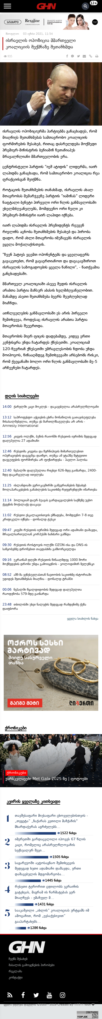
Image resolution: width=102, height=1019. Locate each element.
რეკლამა (15, 971)
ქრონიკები (15, 728)
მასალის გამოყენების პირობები (31, 965)
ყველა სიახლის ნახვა (82, 618)
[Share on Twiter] (78, 56)
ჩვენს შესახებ (18, 959)
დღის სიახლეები (22, 396)
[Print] (97, 56)
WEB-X (78, 1004)
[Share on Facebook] (67, 56)
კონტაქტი (16, 977)
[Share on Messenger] (72, 56)
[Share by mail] (84, 56)
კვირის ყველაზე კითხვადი (33, 801)
